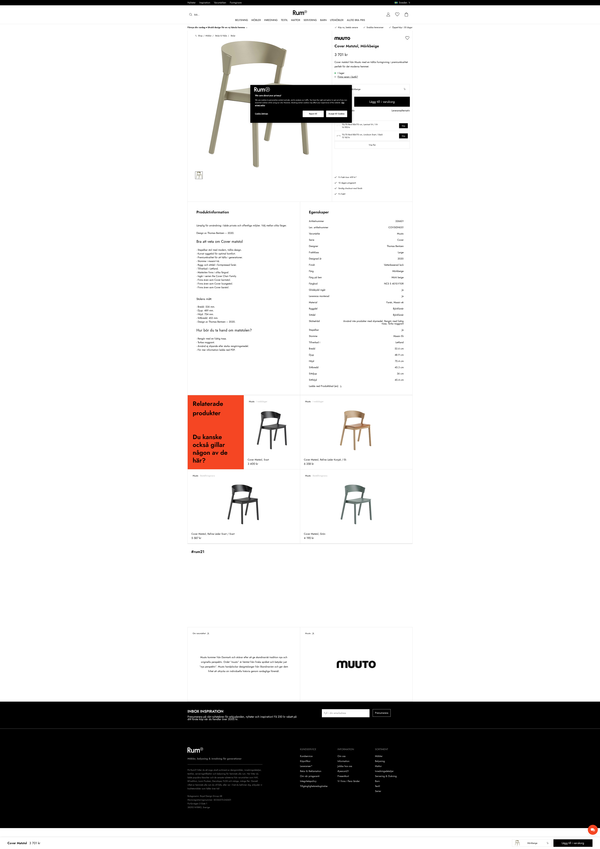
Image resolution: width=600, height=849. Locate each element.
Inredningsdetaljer (384, 771)
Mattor (378, 766)
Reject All (313, 113)
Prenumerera (381, 713)
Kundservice (306, 756)
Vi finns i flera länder (349, 781)
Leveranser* (306, 766)
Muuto (400, 233)
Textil (377, 786)
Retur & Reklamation (310, 771)
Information (343, 761)
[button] (403, 2)
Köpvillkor (305, 761)
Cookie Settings (261, 113)
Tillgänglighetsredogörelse (314, 786)
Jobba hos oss (345, 766)
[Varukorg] (406, 14)
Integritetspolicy (308, 781)
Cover (400, 240)
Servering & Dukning (386, 776)
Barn (377, 781)
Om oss (341, 756)
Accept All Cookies (337, 113)
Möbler (378, 756)
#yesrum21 (343, 771)
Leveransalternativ (401, 110)
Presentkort (343, 776)
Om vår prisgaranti (310, 776)
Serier (378, 791)
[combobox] (402, 2)
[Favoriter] (397, 14)
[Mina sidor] (388, 14)
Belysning (380, 761)
